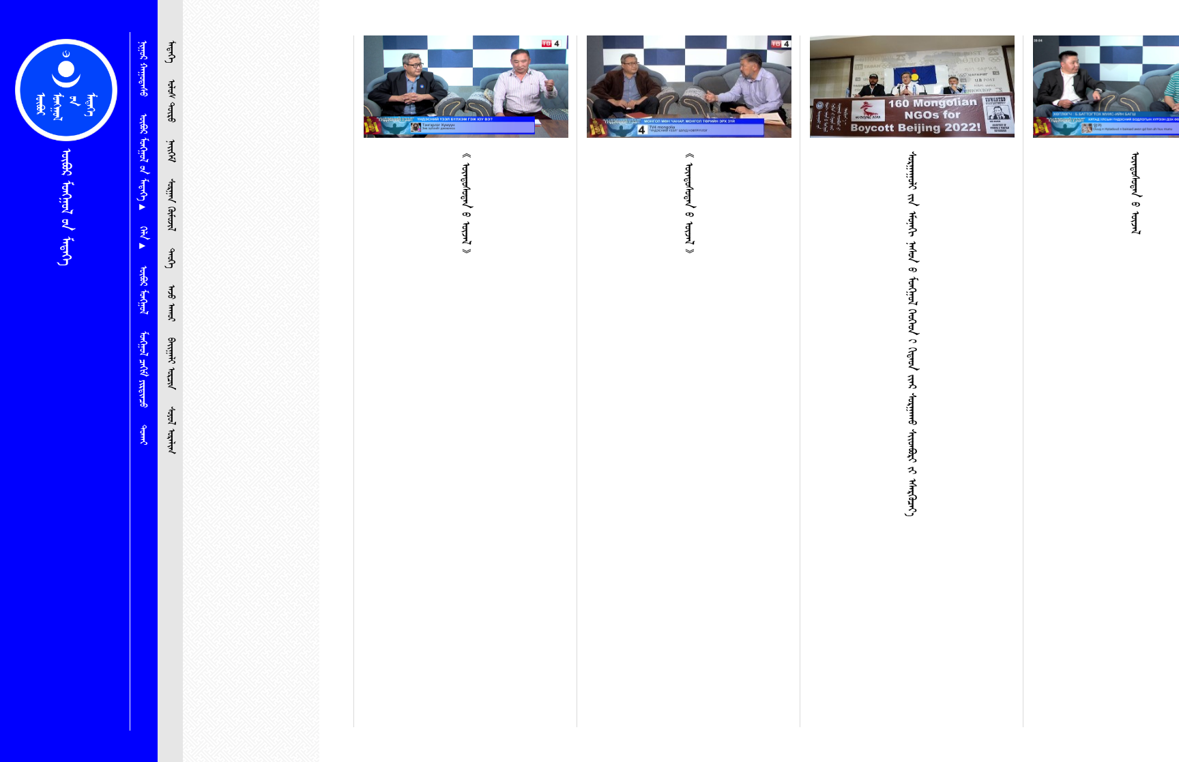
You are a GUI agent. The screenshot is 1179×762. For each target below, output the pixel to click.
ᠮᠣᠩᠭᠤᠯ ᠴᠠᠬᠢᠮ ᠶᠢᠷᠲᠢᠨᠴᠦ (142, 369)
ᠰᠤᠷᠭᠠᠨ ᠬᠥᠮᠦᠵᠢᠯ (170, 205)
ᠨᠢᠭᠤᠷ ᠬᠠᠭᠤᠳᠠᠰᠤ (142, 68)
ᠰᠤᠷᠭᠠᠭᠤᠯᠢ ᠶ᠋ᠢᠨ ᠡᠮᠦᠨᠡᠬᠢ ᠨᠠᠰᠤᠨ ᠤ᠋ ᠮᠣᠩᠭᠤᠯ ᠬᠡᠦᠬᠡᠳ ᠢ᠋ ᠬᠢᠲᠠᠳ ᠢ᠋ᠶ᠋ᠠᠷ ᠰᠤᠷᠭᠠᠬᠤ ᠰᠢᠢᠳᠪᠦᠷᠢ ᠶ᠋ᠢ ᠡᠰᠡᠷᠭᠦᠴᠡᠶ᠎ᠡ (911, 333)
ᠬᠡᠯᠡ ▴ (142, 237)
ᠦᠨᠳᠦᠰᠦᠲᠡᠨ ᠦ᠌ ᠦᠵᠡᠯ (1135, 192)
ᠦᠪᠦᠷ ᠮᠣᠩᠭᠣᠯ (142, 289)
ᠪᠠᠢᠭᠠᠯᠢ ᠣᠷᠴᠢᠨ (170, 364)
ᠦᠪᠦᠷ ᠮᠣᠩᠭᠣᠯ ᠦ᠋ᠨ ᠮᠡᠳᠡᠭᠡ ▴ (142, 161)
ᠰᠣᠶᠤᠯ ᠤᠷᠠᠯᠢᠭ (170, 430)
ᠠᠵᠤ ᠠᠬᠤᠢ (170, 302)
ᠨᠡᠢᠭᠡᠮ (170, 150)
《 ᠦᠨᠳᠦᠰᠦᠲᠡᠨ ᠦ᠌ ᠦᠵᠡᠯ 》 (465, 203)
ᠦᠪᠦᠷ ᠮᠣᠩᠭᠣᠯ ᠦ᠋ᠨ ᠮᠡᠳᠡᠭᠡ (65, 206)
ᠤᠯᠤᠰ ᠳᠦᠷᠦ (170, 101)
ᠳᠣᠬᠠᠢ (142, 434)
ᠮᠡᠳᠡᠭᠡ (170, 51)
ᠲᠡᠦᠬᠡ (170, 258)
